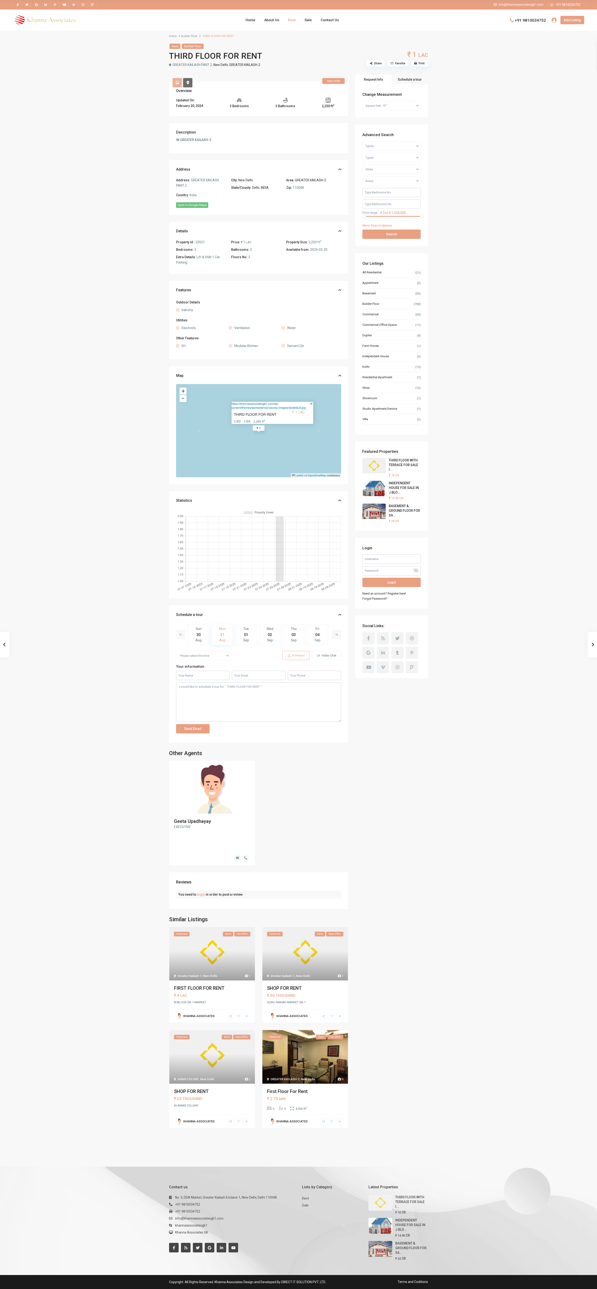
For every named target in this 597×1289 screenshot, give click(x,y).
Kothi (365, 366)
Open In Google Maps (192, 205)
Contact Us (330, 20)
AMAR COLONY (188, 1079)
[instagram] (83, 4)
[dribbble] (412, 638)
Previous (180, 634)
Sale (308, 20)
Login (391, 582)
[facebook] (17, 4)
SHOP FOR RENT (284, 988)
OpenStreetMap (317, 475)
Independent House (375, 356)
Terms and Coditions (413, 1282)
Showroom (369, 398)
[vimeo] (73, 4)
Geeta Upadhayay (192, 821)
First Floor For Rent (287, 1091)
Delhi (255, 187)
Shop (366, 387)
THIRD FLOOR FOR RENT (255, 414)
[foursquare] (92, 4)
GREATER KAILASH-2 (244, 65)
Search (391, 234)
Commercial (370, 314)
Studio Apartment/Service (380, 408)
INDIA (265, 187)
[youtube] (64, 4)
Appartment (370, 283)
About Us (271, 20)
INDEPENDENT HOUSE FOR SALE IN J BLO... (404, 487)
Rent (292, 20)
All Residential (372, 272)
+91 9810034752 (567, 5)
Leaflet (299, 475)
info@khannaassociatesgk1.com (199, 1218)
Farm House (370, 345)
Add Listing (572, 20)
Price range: (370, 212)
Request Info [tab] (373, 79)
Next (336, 634)
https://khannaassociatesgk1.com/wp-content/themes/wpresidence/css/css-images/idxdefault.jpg (269, 405)
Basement (369, 293)
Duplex (367, 335)
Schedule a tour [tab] (410, 79)
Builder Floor (189, 36)
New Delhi (220, 65)
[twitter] (27, 4)
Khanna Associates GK (191, 1232)
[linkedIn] (45, 4)
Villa (365, 419)
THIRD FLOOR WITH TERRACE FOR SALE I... (403, 464)
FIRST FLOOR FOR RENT (199, 988)
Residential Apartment (377, 377)
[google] (36, 4)
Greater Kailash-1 (189, 976)
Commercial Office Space (379, 325)
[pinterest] (55, 4)
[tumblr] (397, 653)
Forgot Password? (374, 598)
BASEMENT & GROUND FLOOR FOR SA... (404, 510)
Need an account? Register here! (384, 593)
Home (250, 20)
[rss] (383, 638)
